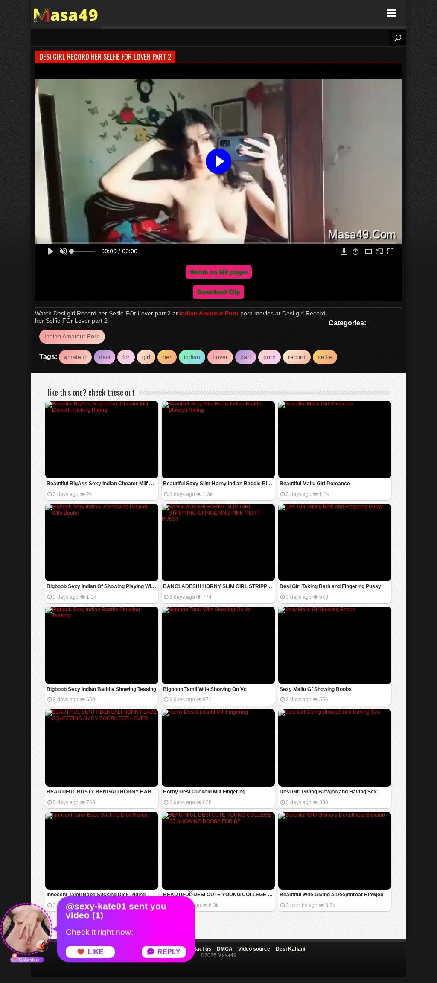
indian (192, 356)
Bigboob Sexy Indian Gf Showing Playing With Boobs (102, 586)
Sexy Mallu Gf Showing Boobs (316, 689)
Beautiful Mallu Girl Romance (315, 484)
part (245, 356)
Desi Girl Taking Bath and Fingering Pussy (330, 586)
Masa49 (66, 13)
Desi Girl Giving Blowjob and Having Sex (328, 792)
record (297, 356)
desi (104, 356)
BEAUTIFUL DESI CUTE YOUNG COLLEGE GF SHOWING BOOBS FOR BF (219, 895)
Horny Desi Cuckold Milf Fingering (204, 792)
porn (269, 356)
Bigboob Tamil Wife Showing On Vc (205, 689)
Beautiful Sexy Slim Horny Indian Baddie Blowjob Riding (219, 484)
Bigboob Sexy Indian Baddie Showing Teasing (101, 689)
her (167, 356)
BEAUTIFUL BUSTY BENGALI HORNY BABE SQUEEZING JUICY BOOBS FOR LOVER (102, 792)
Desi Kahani (290, 949)
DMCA (225, 949)
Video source (254, 949)
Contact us (198, 949)
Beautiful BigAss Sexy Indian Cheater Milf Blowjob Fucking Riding (102, 484)
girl (146, 356)
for (126, 356)
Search (397, 38)
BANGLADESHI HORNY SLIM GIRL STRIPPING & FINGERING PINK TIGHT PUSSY (219, 586)
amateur (75, 356)
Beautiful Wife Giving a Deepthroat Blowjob (331, 895)
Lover (220, 356)
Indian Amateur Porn (209, 313)
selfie (325, 356)
